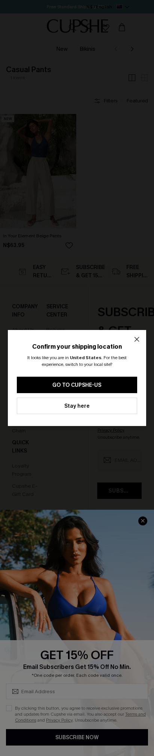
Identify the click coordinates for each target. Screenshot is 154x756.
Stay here (77, 406)
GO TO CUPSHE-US (76, 385)
